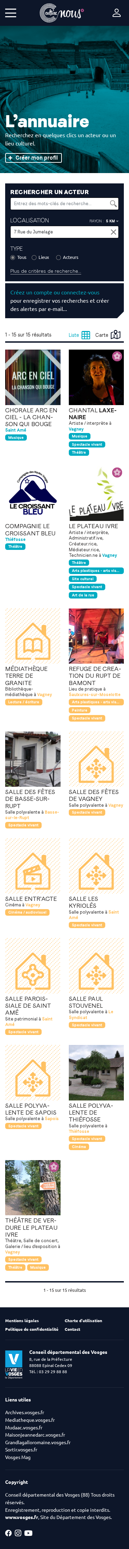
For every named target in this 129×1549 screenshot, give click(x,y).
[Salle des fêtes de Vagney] (96, 759)
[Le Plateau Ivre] (96, 493)
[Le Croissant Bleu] (33, 493)
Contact (72, 1329)
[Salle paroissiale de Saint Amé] (33, 966)
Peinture (79, 710)
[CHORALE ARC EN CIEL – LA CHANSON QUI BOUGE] (33, 377)
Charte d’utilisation (83, 1320)
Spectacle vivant (87, 444)
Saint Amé (15, 430)
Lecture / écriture (23, 702)
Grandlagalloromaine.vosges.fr (38, 1442)
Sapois (52, 1118)
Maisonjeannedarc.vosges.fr (35, 1435)
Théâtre (79, 452)
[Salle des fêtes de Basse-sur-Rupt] (33, 759)
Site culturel (83, 578)
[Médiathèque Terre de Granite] (33, 636)
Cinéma (79, 1146)
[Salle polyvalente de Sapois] (33, 1072)
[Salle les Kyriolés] (96, 866)
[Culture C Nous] (62, 13)
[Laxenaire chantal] (96, 377)
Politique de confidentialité (31, 1329)
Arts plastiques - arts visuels (98, 570)
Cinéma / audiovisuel (27, 912)
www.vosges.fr (21, 1517)
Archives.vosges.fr (24, 1412)
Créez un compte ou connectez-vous (54, 292)
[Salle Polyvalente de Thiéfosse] (96, 1072)
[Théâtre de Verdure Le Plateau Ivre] (33, 1188)
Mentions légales (22, 1320)
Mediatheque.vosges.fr (30, 1420)
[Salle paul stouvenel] (96, 966)
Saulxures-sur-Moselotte (94, 694)
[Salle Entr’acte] (33, 866)
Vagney (76, 429)
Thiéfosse (15, 539)
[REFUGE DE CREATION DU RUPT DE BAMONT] (96, 636)
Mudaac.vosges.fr (23, 1427)
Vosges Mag (18, 1457)
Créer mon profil (36, 157)
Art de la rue (83, 595)
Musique (16, 437)
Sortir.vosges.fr (21, 1449)
